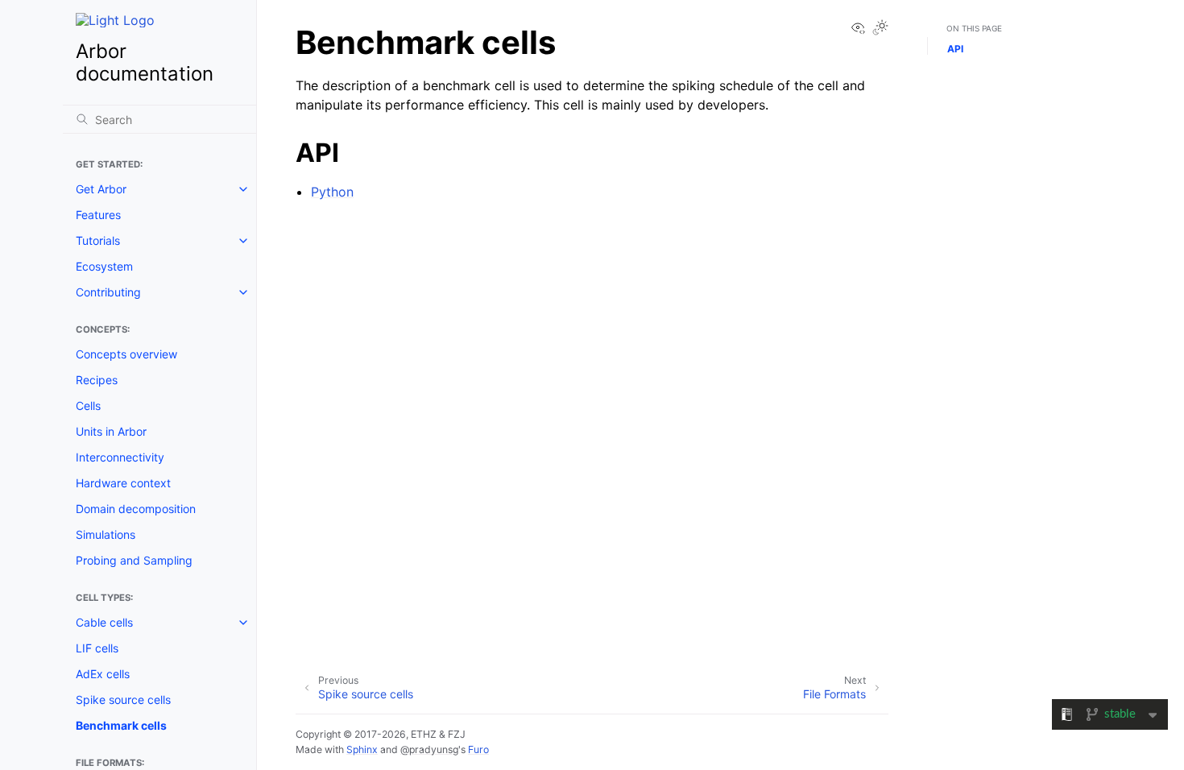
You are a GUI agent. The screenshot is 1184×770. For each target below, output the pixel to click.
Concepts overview (126, 354)
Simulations (105, 534)
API (955, 49)
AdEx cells (103, 674)
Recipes (97, 380)
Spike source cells (123, 699)
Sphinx (362, 749)
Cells (88, 405)
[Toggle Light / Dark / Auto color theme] (880, 28)
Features (98, 214)
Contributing (108, 292)
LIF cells (97, 648)
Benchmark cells (121, 725)
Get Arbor (101, 189)
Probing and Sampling (134, 560)
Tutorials (98, 240)
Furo (478, 749)
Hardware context (123, 483)
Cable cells (104, 622)
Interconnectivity (120, 457)
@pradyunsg (429, 749)
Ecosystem (104, 266)
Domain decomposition (136, 508)
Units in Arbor (111, 431)
